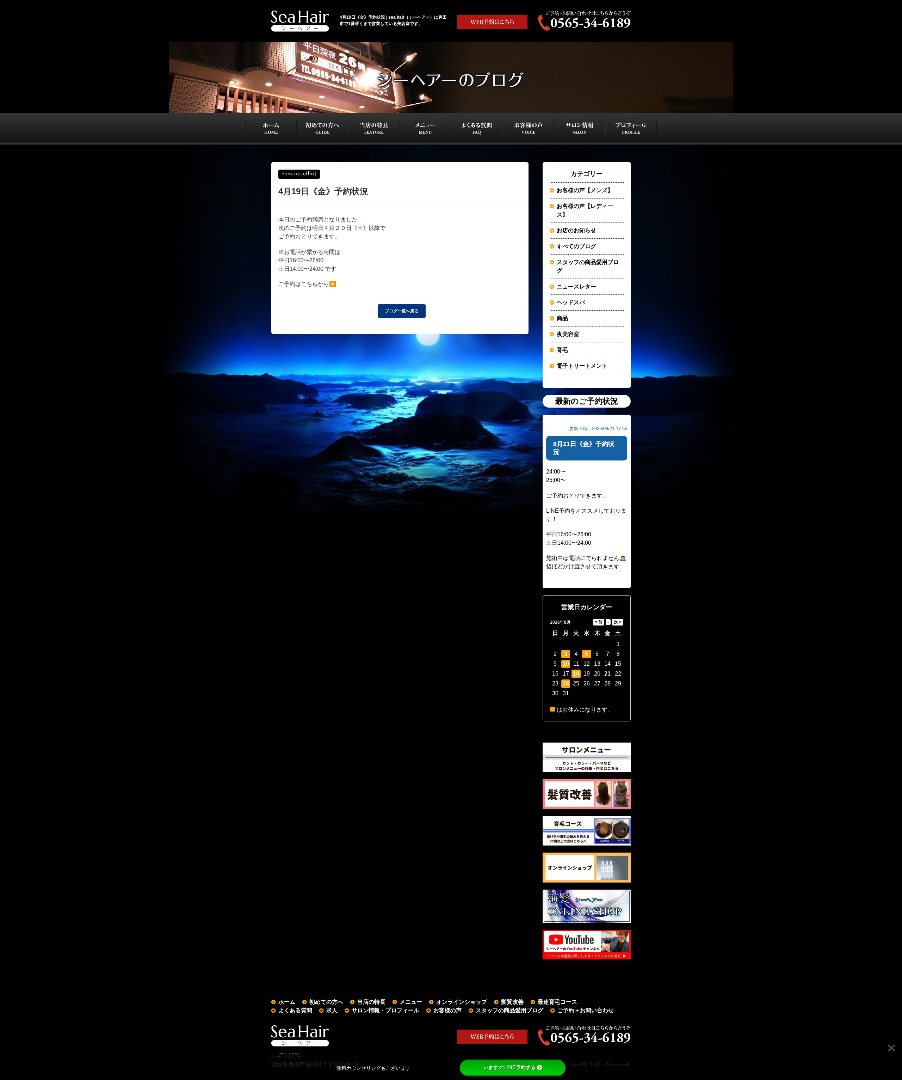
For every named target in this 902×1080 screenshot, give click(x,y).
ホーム (286, 1002)
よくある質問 (295, 1010)
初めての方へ (326, 1002)
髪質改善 (512, 1002)
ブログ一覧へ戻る (402, 311)
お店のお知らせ (576, 230)
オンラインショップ (461, 1002)
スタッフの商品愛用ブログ (588, 266)
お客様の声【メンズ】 (585, 190)
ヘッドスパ (571, 302)
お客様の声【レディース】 (585, 210)
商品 (562, 318)
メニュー (411, 1002)
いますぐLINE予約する (509, 1067)
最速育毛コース (557, 1002)
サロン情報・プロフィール (385, 1010)
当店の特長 (371, 1002)
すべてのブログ (576, 246)
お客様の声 (447, 1010)
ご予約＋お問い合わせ (585, 1010)
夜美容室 (568, 334)
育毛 (562, 350)
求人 (332, 1010)
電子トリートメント (582, 366)
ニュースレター (576, 286)
